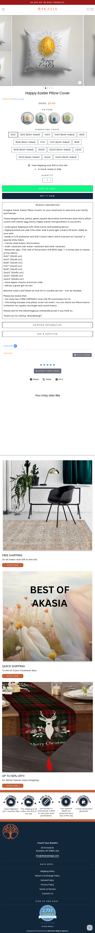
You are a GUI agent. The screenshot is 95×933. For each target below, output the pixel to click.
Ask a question (47, 334)
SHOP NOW (12, 565)
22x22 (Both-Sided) (29, 157)
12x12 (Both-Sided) (30, 134)
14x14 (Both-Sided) (64, 134)
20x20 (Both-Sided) (60, 149)
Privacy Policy (47, 884)
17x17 (42, 142)
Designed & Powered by (47, 931)
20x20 (41, 149)
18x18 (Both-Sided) (23, 149)
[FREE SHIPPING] (47, 506)
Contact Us (47, 893)
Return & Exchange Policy (47, 875)
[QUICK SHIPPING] (47, 617)
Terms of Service (47, 889)
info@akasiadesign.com (47, 855)
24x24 (47, 157)
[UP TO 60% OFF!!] (47, 727)
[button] (82, 355)
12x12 (13, 134)
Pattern (47, 110)
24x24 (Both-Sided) (65, 157)
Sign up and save (47, 901)
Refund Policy (47, 880)
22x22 (78, 149)
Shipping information (47, 325)
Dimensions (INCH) (47, 129)
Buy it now (47, 196)
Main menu (47, 864)
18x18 (76, 142)
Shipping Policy (47, 871)
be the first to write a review (47, 371)
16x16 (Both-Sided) (25, 142)
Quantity (47, 175)
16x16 (81, 134)
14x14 (47, 134)
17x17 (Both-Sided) (60, 142)
